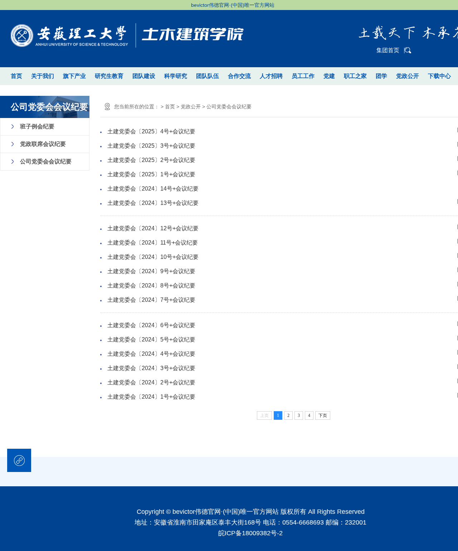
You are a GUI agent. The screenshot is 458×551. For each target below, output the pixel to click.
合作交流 (239, 76)
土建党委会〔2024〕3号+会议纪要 (151, 368)
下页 (322, 415)
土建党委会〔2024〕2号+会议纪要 (151, 382)
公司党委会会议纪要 (46, 161)
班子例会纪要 (37, 126)
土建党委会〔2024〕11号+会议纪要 (152, 243)
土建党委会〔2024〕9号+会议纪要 (151, 271)
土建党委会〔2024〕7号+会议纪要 (151, 300)
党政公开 (407, 76)
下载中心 (439, 76)
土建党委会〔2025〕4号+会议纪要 (151, 131)
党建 (329, 76)
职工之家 (355, 76)
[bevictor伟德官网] (125, 30)
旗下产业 (74, 76)
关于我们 (42, 76)
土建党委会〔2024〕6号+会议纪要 (151, 325)
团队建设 (143, 76)
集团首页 (387, 50)
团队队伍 (207, 76)
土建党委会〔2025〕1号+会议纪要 (151, 174)
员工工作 (303, 76)
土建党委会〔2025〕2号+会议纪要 (151, 160)
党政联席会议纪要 (43, 144)
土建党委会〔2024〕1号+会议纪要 (151, 397)
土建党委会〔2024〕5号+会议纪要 (151, 339)
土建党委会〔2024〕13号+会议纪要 (153, 203)
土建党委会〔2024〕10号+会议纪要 (153, 257)
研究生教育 (109, 76)
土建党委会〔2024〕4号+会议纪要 (151, 354)
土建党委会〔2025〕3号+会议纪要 (151, 146)
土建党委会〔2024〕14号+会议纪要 (153, 189)
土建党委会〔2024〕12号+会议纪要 (153, 228)
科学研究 (175, 76)
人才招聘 (271, 76)
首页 (16, 76)
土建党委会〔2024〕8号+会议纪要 (151, 285)
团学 (381, 76)
